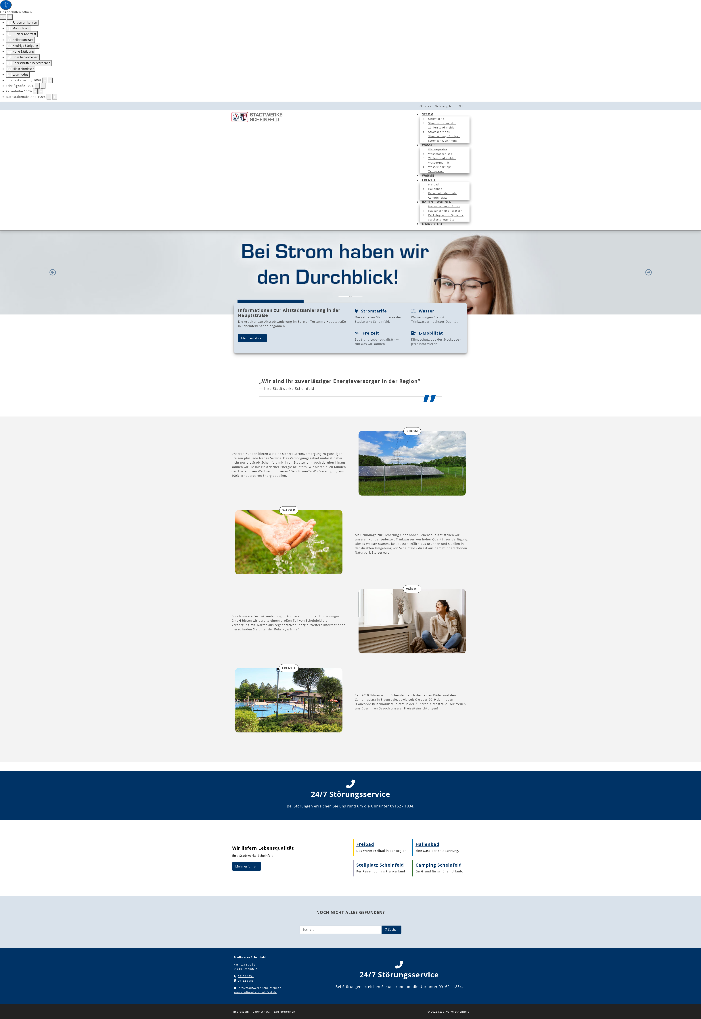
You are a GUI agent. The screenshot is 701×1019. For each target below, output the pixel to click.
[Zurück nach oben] (693, 1011)
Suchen (393, 930)
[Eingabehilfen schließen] (10, 17)
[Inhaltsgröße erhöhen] (50, 80)
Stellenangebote (445, 106)
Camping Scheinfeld (438, 865)
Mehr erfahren (252, 338)
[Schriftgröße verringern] (37, 86)
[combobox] (341, 930)
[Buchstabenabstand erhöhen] (54, 96)
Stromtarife (374, 311)
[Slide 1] (344, 296)
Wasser (426, 311)
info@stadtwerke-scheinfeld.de (259, 988)
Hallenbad (427, 844)
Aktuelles (425, 106)
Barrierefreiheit (284, 1011)
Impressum (241, 1011)
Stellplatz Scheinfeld (380, 865)
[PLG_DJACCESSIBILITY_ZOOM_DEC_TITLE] (44, 80)
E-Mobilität (431, 333)
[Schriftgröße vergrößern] (43, 86)
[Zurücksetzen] (3, 17)
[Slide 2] (357, 296)
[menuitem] (427, 114)
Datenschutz (261, 1011)
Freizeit (371, 333)
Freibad (365, 844)
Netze (462, 106)
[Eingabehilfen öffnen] (6, 5)
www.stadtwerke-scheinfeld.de (255, 992)
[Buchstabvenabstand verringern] (49, 96)
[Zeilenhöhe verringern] (35, 91)
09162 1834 (246, 976)
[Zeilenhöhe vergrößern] (41, 91)
